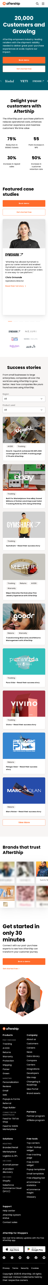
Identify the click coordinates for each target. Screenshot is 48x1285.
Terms (15, 1268)
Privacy (6, 1268)
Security (25, 1268)
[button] (16, 330)
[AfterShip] (12, 3)
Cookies (35, 1268)
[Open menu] (43, 3)
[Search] (37, 3)
